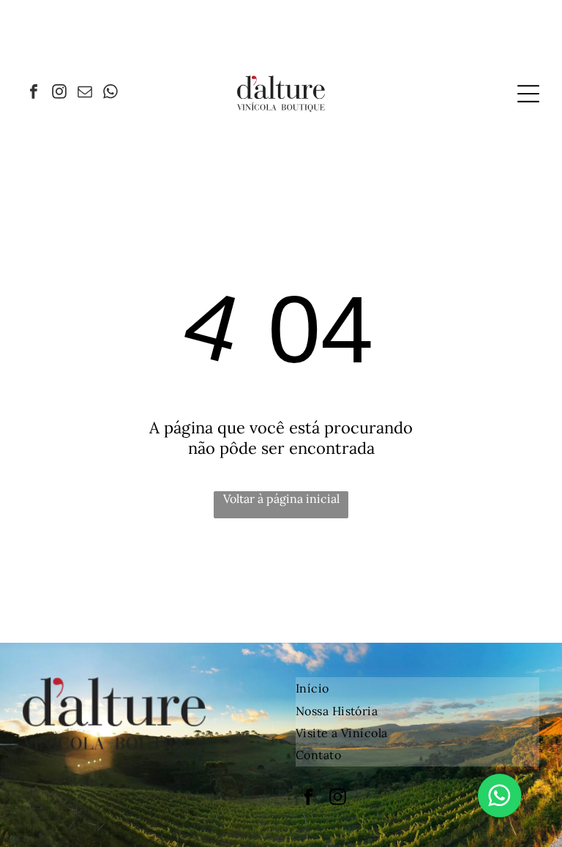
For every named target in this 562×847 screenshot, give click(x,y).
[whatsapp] (110, 93)
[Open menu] (528, 94)
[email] (85, 93)
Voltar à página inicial (281, 498)
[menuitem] (417, 688)
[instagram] (59, 93)
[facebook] (34, 93)
